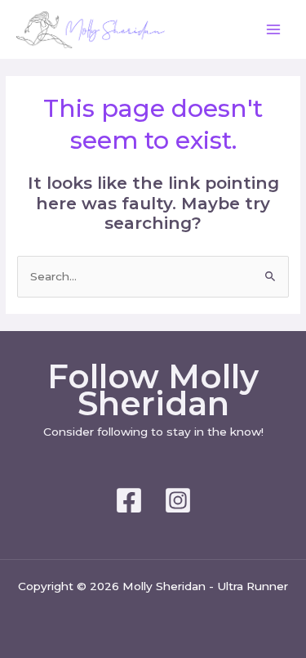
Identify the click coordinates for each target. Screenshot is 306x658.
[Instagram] (178, 500)
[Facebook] (129, 500)
